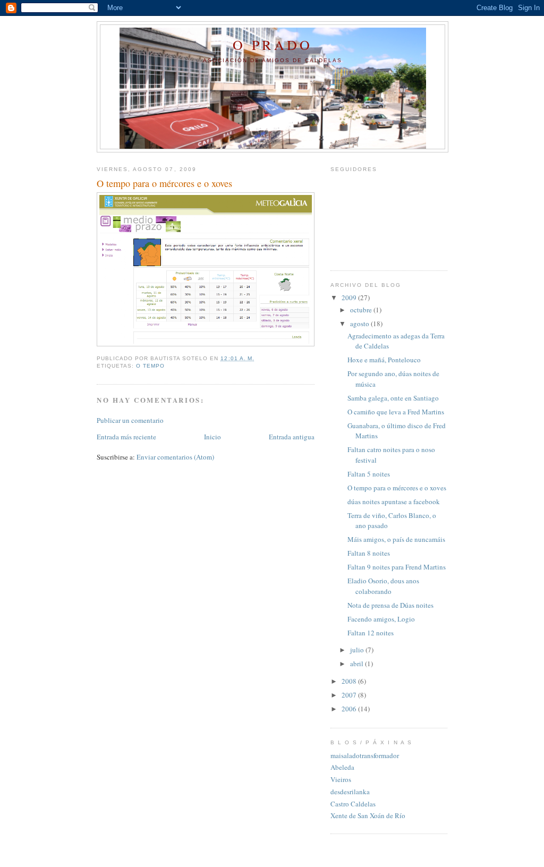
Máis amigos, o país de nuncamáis (396, 539)
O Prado (272, 45)
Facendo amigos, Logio (381, 619)
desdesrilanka (350, 791)
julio (358, 649)
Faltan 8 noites (368, 553)
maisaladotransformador (364, 755)
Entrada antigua (291, 436)
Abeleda (342, 767)
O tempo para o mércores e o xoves (396, 487)
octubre (361, 309)
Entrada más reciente (126, 436)
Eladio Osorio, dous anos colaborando (383, 586)
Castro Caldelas (353, 804)
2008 (350, 681)
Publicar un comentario (130, 420)
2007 (350, 695)
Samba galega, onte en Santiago (393, 398)
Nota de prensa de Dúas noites (390, 605)
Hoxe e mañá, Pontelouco (384, 359)
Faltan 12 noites (370, 633)
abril (357, 663)
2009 (350, 297)
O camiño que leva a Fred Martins (395, 411)
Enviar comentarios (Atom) (175, 457)
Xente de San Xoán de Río (367, 815)
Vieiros (340, 779)
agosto (360, 323)
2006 (350, 708)
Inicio (212, 436)
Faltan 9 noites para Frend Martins (396, 567)
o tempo (150, 366)
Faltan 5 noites (368, 474)
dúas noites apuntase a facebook (393, 501)
